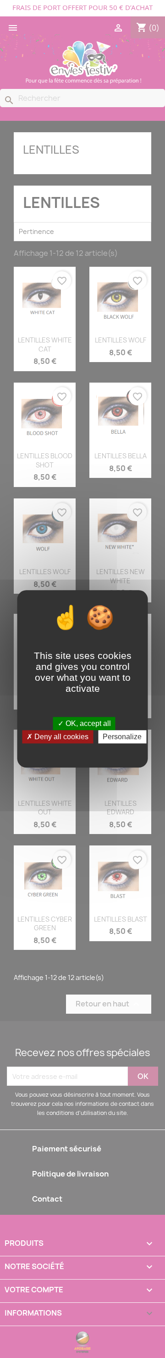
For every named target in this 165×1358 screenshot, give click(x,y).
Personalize (122, 737)
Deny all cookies (60, 737)
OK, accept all (87, 723)
